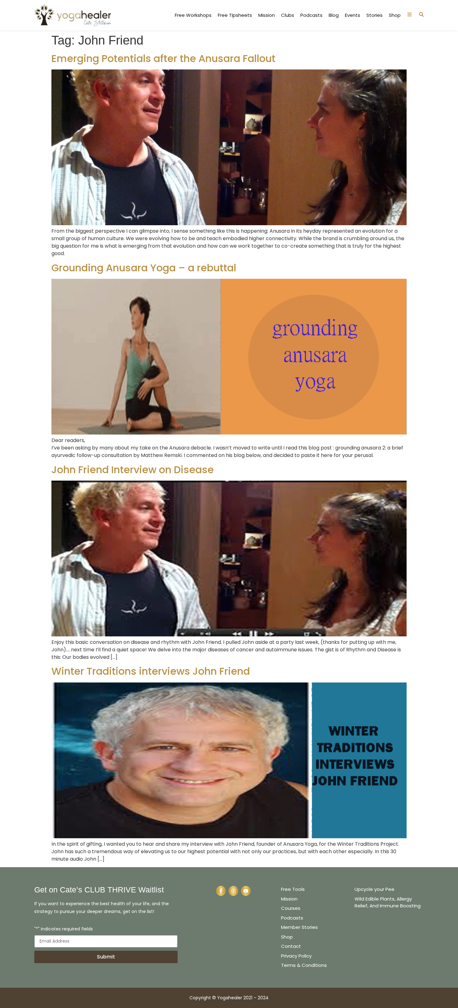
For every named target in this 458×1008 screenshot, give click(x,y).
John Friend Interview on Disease (132, 470)
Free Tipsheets (235, 15)
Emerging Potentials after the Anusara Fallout (163, 58)
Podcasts (311, 15)
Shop (395, 15)
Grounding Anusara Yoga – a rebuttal (143, 268)
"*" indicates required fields (63, 929)
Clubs (287, 15)
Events (352, 15)
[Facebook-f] (221, 891)
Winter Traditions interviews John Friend (150, 671)
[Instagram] (233, 891)
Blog (334, 15)
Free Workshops (193, 15)
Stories (374, 15)
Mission (266, 15)
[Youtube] (246, 891)
